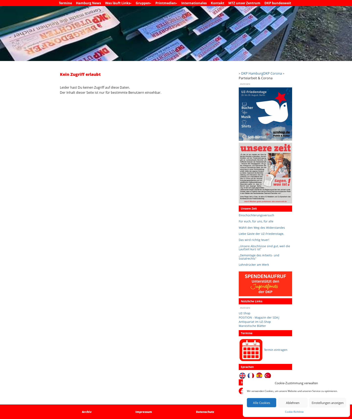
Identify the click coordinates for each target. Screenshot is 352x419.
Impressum (143, 412)
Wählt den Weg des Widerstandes (262, 227)
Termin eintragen (275, 350)
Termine (65, 3)
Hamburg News (88, 3)
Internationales (194, 3)
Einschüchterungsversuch (256, 215)
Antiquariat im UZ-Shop (255, 322)
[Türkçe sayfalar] (268, 375)
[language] (251, 375)
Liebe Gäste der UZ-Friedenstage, (261, 233)
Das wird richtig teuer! (254, 239)
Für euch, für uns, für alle (256, 221)
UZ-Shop (244, 313)
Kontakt (217, 3)
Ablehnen (292, 403)
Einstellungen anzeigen (328, 403)
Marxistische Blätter (252, 326)
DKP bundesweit (277, 3)
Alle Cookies (261, 403)
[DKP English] (242, 375)
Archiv (87, 412)
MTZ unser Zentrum (244, 3)
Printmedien (166, 3)
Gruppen (143, 3)
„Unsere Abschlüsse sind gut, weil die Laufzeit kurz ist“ (264, 248)
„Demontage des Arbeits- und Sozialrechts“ (259, 257)
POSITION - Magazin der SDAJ (259, 317)
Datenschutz (205, 412)
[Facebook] (243, 391)
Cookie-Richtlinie (294, 412)
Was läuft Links (118, 3)
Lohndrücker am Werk (254, 264)
